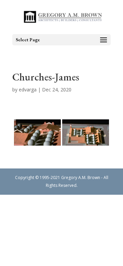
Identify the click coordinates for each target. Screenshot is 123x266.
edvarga (28, 89)
